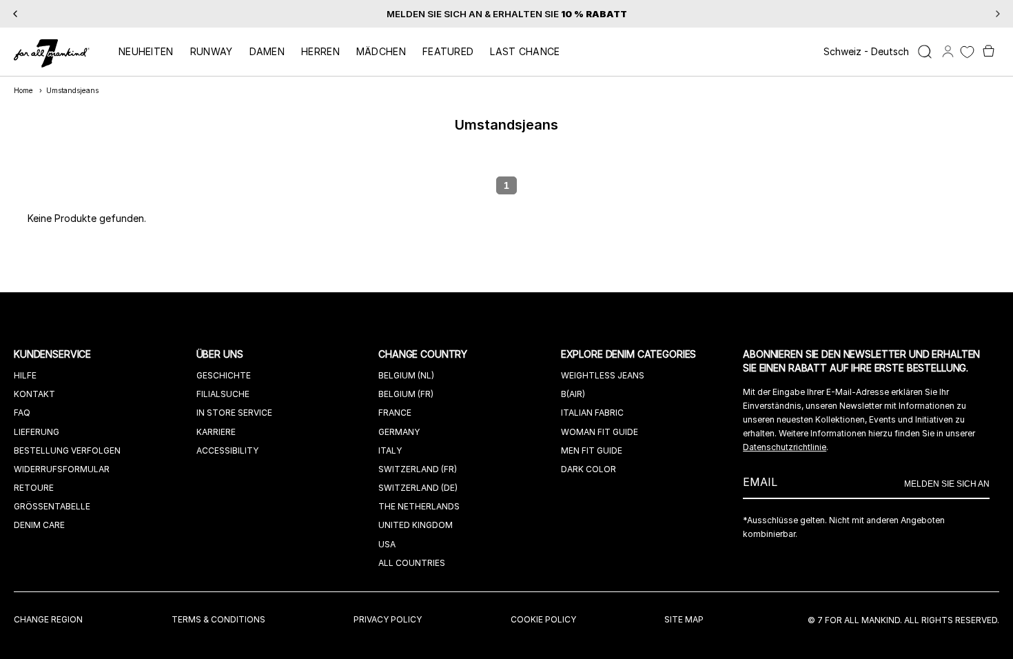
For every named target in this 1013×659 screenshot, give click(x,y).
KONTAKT (34, 394)
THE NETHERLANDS (419, 506)
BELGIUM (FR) (405, 394)
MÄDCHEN (381, 51)
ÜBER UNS (221, 354)
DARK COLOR (588, 469)
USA (387, 544)
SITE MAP (684, 619)
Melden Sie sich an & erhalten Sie (507, 13)
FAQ (22, 412)
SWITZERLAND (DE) (418, 488)
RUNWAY (211, 51)
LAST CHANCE (525, 51)
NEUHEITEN (146, 51)
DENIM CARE (39, 525)
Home (23, 90)
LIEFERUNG (36, 432)
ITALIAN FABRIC (592, 412)
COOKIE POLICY (543, 619)
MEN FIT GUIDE (591, 450)
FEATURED (447, 51)
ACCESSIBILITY (227, 450)
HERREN (320, 51)
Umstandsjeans (72, 90)
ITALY (390, 450)
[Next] (998, 14)
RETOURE (34, 488)
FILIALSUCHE (222, 394)
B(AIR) (573, 394)
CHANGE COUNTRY (424, 354)
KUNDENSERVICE (54, 354)
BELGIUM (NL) (406, 375)
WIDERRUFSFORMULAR (62, 469)
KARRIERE (216, 432)
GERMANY (399, 432)
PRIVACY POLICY (388, 619)
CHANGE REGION (48, 619)
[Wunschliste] (967, 52)
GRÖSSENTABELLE (52, 506)
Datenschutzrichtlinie (784, 447)
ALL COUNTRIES (411, 563)
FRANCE (394, 412)
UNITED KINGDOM (415, 525)
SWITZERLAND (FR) (417, 469)
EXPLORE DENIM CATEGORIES (630, 354)
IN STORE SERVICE (234, 412)
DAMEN (267, 51)
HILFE (25, 375)
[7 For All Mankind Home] (52, 54)
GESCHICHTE (223, 375)
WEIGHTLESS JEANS (602, 375)
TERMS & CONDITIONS (218, 619)
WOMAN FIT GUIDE (599, 432)
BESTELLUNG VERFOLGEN (67, 450)
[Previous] (15, 14)
